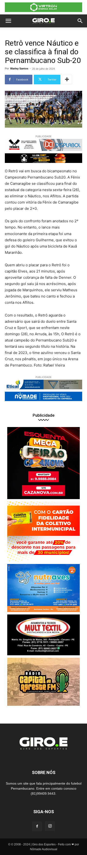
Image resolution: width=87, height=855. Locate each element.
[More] (67, 79)
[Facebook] (37, 826)
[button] (8, 20)
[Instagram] (50, 826)
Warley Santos (19, 68)
